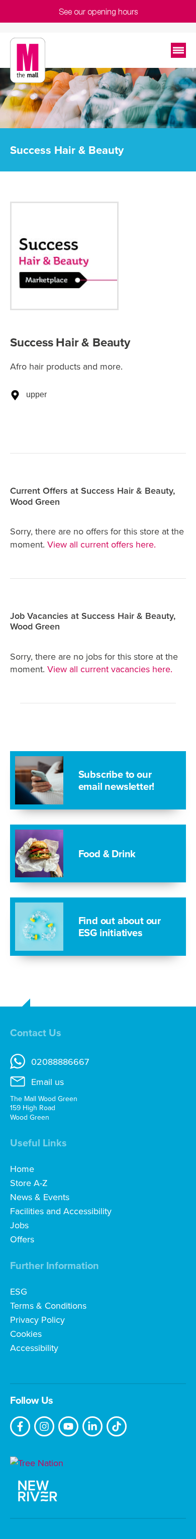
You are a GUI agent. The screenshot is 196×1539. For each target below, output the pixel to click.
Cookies (26, 1334)
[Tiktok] (117, 1426)
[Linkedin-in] (92, 1426)
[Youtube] (68, 1426)
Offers (22, 1239)
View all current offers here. (101, 544)
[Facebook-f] (20, 1426)
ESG (18, 1292)
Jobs (19, 1225)
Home (22, 1169)
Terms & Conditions (48, 1306)
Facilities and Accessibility (61, 1211)
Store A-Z (29, 1183)
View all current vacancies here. (109, 669)
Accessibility (34, 1348)
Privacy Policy (37, 1320)
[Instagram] (44, 1426)
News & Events (39, 1197)
